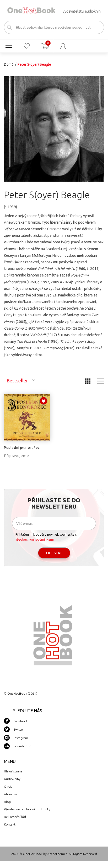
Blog (7, 801)
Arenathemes (57, 853)
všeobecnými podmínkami (34, 539)
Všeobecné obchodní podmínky (27, 809)
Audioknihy (12, 779)
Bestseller (17, 380)
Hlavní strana (13, 771)
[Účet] (63, 46)
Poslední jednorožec (22, 447)
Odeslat (54, 553)
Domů (9, 64)
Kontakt (9, 824)
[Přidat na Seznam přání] (43, 401)
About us (10, 794)
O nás (8, 786)
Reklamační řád (15, 816)
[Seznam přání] (27, 46)
